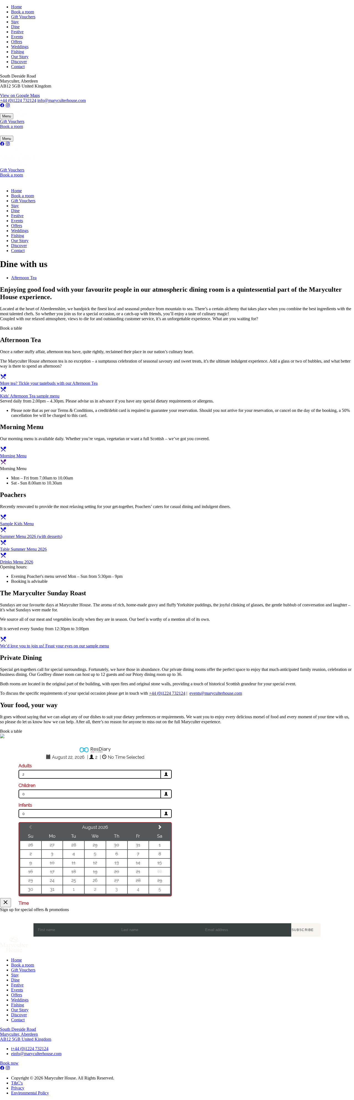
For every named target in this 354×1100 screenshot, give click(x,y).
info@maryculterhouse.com (61, 100)
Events (17, 36)
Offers (16, 41)
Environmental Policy (30, 1093)
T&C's (17, 1083)
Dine (15, 26)
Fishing (17, 51)
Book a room (22, 11)
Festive (17, 31)
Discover (19, 61)
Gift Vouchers (23, 16)
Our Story (19, 56)
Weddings (19, 46)
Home (16, 6)
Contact (18, 66)
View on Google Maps (20, 95)
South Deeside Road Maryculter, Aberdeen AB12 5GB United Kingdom (25, 1034)
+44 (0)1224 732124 (18, 100)
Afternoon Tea (24, 277)
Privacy (17, 1088)
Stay (15, 21)
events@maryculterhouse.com (215, 693)
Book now (9, 1063)
